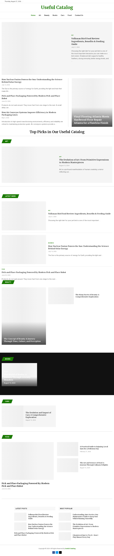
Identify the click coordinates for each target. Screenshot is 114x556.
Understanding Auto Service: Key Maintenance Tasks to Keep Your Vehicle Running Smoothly (85, 517)
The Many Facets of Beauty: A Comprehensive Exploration (87, 296)
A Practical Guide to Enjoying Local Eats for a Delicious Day (94, 448)
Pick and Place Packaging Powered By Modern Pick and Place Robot (34, 272)
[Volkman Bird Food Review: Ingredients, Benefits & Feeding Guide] (35, 48)
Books (55, 15)
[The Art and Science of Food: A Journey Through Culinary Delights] (67, 465)
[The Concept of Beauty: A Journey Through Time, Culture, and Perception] (24, 316)
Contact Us (79, 15)
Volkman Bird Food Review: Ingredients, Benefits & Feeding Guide (87, 41)
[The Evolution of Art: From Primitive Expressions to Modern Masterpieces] (29, 165)
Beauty (46, 15)
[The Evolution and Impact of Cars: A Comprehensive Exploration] (12, 416)
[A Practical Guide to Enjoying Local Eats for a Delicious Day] (67, 449)
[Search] (108, 1)
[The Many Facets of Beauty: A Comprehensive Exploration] (61, 295)
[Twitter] (57, 552)
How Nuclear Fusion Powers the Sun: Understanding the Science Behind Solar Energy (40, 526)
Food (70, 15)
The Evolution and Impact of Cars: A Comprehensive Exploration (38, 415)
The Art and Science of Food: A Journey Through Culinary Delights (94, 464)
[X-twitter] (60, 552)
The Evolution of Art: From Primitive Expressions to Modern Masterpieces (86, 526)
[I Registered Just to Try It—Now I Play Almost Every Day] (65, 536)
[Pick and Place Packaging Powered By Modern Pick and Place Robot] (28, 466)
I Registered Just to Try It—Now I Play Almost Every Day (85, 536)
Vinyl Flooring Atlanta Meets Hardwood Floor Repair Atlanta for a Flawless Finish (91, 119)
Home (33, 15)
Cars (62, 15)
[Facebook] (53, 552)
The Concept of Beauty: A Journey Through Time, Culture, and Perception (22, 340)
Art (40, 15)
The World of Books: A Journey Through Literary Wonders (17, 377)
